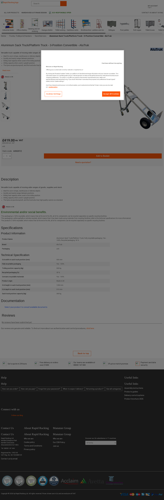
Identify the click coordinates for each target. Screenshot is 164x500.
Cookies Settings (53, 94)
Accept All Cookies (111, 94)
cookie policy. (53, 87)
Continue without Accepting (112, 63)
